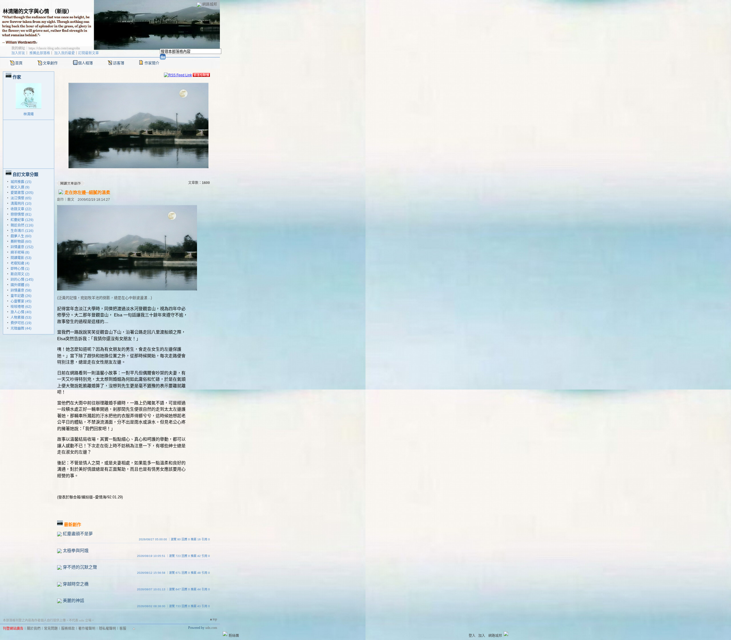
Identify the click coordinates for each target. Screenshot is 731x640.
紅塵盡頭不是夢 (78, 533)
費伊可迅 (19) (21, 323)
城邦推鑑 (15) (21, 182)
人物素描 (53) (21, 318)
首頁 (19, 63)
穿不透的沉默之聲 (80, 567)
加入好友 (18, 53)
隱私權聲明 (107, 629)
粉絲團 (234, 636)
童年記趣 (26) (21, 296)
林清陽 (28, 114)
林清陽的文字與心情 (26, 11)
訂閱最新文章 (88, 53)
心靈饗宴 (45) (21, 301)
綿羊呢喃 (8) (20, 252)
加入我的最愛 (64, 53)
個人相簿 (85, 63)
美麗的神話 (73, 600)
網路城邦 (209, 4)
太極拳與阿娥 (76, 550)
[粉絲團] (225, 633)
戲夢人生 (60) (21, 236)
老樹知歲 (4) (20, 263)
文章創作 (50, 63)
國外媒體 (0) (20, 285)
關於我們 (34, 629)
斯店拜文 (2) (20, 274)
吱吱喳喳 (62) (21, 307)
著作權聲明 (86, 629)
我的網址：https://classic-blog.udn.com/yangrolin (45, 48)
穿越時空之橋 (76, 583)
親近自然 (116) (22, 225)
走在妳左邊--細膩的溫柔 (87, 192)
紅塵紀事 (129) (22, 220)
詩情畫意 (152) (22, 247)
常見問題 (51, 629)
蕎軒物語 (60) (21, 242)
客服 (122, 629)
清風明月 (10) (21, 204)
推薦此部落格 (39, 53)
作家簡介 (151, 63)
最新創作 (72, 524)
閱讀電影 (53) (21, 258)
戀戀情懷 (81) (21, 214)
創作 (60, 200)
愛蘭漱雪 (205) (22, 193)
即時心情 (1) (20, 269)
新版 (62, 11)
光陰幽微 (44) (21, 328)
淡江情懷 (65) (21, 198)
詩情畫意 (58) (21, 290)
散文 (70, 200)
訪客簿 (118, 63)
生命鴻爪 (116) (22, 231)
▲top (213, 619)
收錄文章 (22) (21, 209)
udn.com (211, 628)
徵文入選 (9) (20, 187)
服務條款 (68, 629)
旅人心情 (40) (21, 312)
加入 (481, 636)
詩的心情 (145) (22, 280)
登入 (472, 636)
